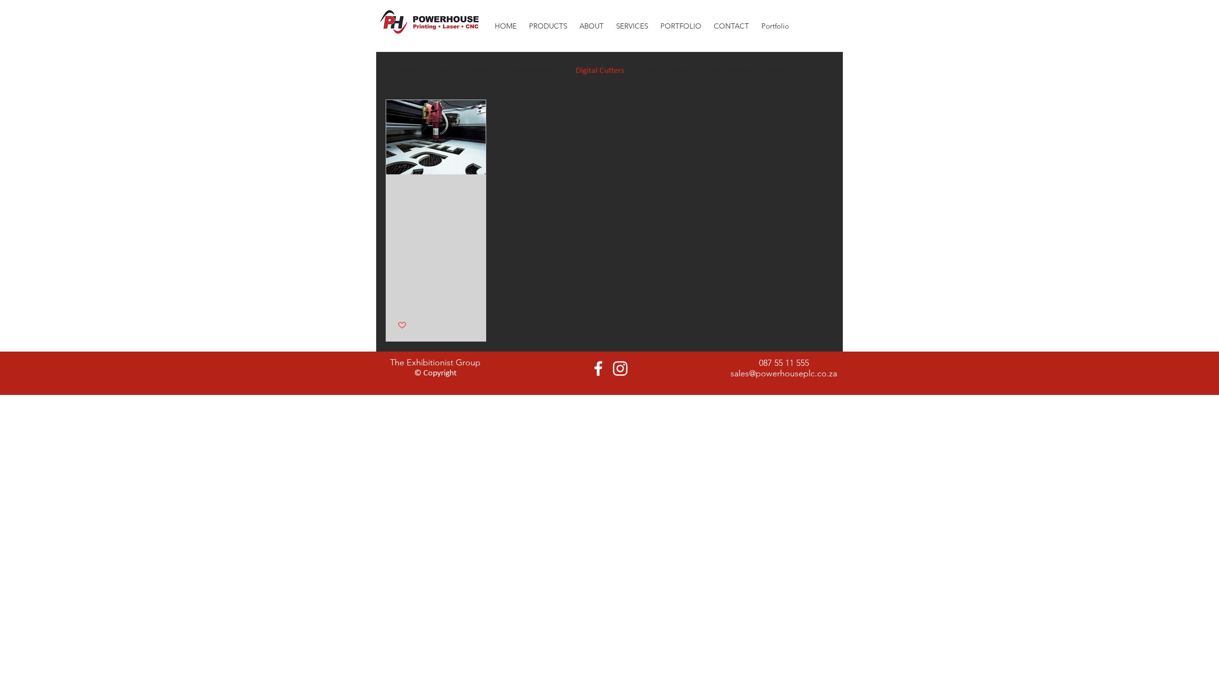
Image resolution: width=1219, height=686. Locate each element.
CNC (441, 70)
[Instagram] (620, 368)
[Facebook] (598, 368)
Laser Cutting (665, 70)
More (779, 70)
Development (533, 70)
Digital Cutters (600, 70)
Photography (729, 70)
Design (479, 70)
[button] (591, 21)
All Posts (400, 70)
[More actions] (473, 196)
